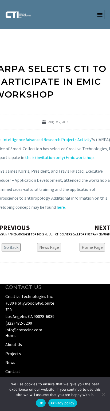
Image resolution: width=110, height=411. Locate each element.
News (10, 362)
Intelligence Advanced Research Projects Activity (46, 139)
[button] (99, 14)
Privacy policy (62, 403)
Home (11, 335)
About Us (13, 344)
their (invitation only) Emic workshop (59, 157)
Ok (40, 403)
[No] (103, 394)
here (61, 207)
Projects (13, 353)
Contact (12, 371)
